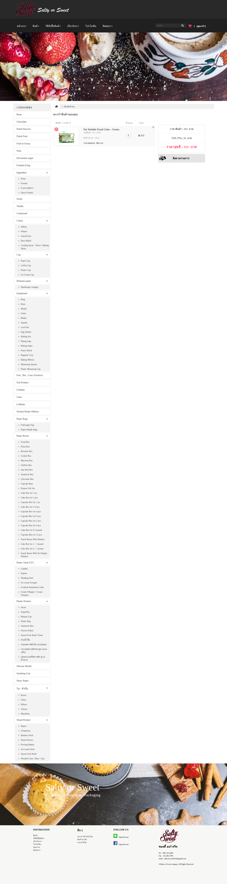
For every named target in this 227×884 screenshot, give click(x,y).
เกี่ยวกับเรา (73, 26)
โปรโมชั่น (90, 26)
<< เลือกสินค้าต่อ (68, 107)
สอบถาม (36, 847)
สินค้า (36, 26)
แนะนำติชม (82, 842)
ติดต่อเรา (107, 26)
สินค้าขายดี (82, 839)
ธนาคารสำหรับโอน (85, 836)
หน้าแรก (21, 26)
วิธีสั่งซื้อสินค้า (53, 26)
